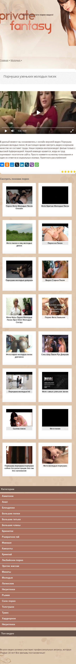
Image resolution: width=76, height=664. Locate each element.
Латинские (8, 583)
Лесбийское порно (12, 560)
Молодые (7, 577)
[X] (17, 165)
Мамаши (6, 542)
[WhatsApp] (37, 165)
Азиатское (7, 496)
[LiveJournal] (27, 165)
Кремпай (7, 554)
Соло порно (9, 601)
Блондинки (8, 507)
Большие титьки (11, 519)
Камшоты (7, 548)
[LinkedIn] (22, 165)
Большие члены (11, 525)
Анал (5, 502)
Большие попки (11, 513)
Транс (5, 612)
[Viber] (32, 165)
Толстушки (8, 607)
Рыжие (6, 595)
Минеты (6, 572)
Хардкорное (9, 618)
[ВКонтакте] (2, 165)
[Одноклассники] (7, 165)
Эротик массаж (10, 566)
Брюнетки (7, 531)
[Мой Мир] (12, 165)
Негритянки (8, 589)
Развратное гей (10, 537)
